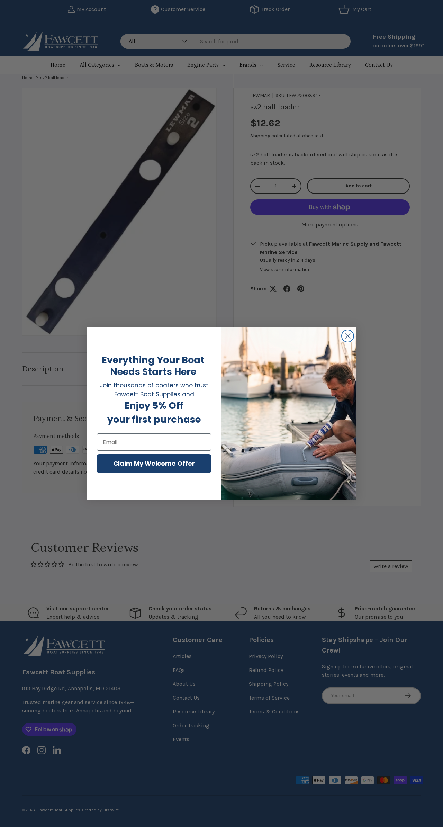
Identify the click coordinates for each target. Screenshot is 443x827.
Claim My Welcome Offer (154, 463)
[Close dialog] (348, 336)
